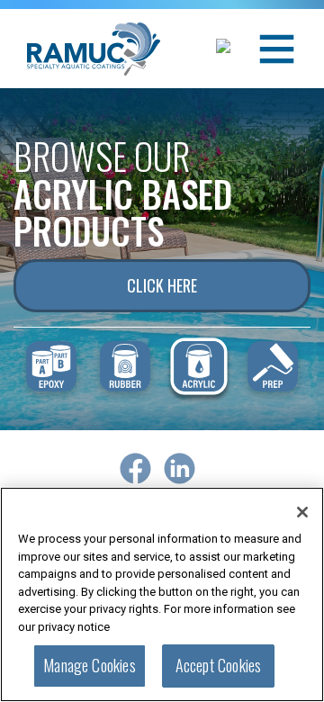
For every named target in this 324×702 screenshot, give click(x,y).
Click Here (162, 285)
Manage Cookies (89, 665)
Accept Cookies (219, 665)
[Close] (302, 512)
